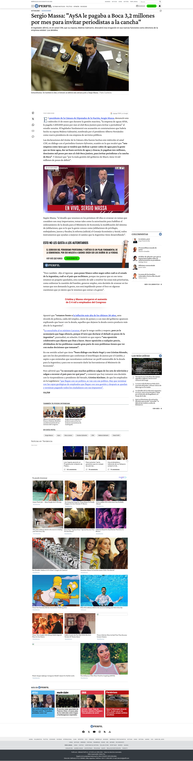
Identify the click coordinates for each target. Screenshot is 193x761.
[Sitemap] (110, 732)
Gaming (147, 739)
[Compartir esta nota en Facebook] (33, 113)
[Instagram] (100, 732)
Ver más (156, 408)
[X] (89, 732)
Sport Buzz (113, 745)
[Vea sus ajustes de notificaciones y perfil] (160, 6)
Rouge (103, 742)
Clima (74, 739)
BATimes (112, 742)
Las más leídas (141, 355)
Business (107, 1)
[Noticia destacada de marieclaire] (67, 692)
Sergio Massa (49, 435)
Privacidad (97, 748)
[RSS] (105, 732)
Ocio (86, 739)
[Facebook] (83, 732)
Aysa (58, 435)
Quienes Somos (78, 748)
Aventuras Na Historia (92, 745)
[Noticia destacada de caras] (92, 692)
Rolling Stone (104, 745)
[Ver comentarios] (160, 11)
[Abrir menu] (32, 6)
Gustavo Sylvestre (82, 435)
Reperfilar (98, 739)
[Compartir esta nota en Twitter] (33, 119)
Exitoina (141, 739)
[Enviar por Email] (33, 131)
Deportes (80, 739)
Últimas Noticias (59, 6)
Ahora (31, 739)
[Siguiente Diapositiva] (127, 460)
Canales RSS (69, 748)
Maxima (126, 745)
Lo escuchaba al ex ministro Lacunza (61, 330)
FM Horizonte (120, 742)
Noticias (114, 1)
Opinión (76, 6)
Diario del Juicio (159, 739)
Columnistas (140, 234)
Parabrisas (96, 742)
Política (69, 6)
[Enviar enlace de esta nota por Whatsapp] (33, 125)
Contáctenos (88, 748)
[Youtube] (94, 732)
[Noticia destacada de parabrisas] (117, 692)
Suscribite (151, 6)
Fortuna (89, 742)
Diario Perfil (116, 435)
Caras (120, 1)
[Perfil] (43, 687)
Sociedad (83, 6)
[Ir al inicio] (43, 6)
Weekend (83, 742)
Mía (107, 742)
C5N (92, 435)
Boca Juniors (68, 435)
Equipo (103, 748)
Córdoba (91, 739)
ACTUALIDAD (35, 11)
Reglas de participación (114, 748)
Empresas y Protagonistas (118, 739)
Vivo (152, 739)
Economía (52, 739)
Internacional (67, 739)
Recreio (120, 745)
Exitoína (126, 1)
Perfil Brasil (134, 1)
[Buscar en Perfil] (160, 2)
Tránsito (125, 748)
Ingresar (142, 6)
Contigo (81, 745)
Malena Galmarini (103, 435)
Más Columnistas (152, 284)
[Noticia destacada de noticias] (43, 692)
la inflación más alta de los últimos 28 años (94, 315)
